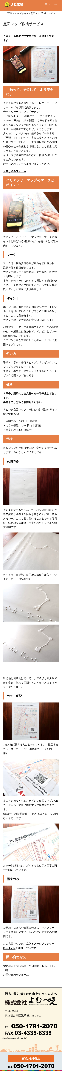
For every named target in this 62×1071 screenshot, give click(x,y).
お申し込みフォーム (14, 171)
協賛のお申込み (31, 1058)
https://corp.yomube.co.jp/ (14, 1038)
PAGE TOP (57, 1036)
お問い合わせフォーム (16, 974)
